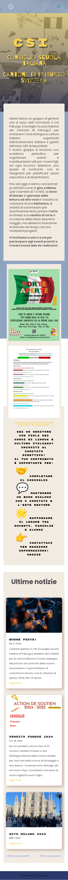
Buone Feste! (23, 639)
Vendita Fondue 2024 (31, 736)
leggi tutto (15, 682)
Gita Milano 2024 (27, 834)
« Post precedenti (18, 855)
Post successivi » (51, 855)
